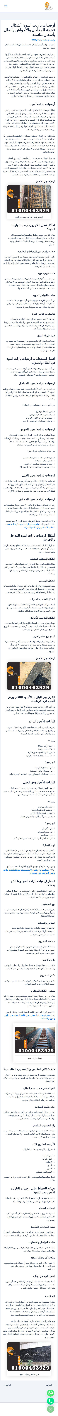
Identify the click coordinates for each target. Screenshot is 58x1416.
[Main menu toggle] (5, 6)
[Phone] (50, 1401)
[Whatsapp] (50, 1393)
